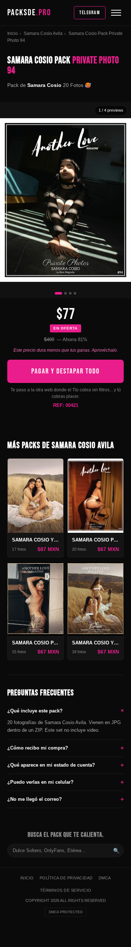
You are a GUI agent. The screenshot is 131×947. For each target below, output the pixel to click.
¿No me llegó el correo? (65, 799)
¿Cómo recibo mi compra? (65, 748)
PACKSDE (29, 12)
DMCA (105, 878)
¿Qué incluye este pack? (65, 710)
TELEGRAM (89, 12)
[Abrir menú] (116, 12)
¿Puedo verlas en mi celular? (65, 782)
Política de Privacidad (66, 878)
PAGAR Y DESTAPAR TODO (65, 371)
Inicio (12, 33)
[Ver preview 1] (58, 293)
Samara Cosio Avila (43, 33)
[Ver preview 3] (70, 293)
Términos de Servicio (65, 890)
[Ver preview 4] (75, 293)
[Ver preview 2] (65, 293)
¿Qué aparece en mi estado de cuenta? (65, 765)
